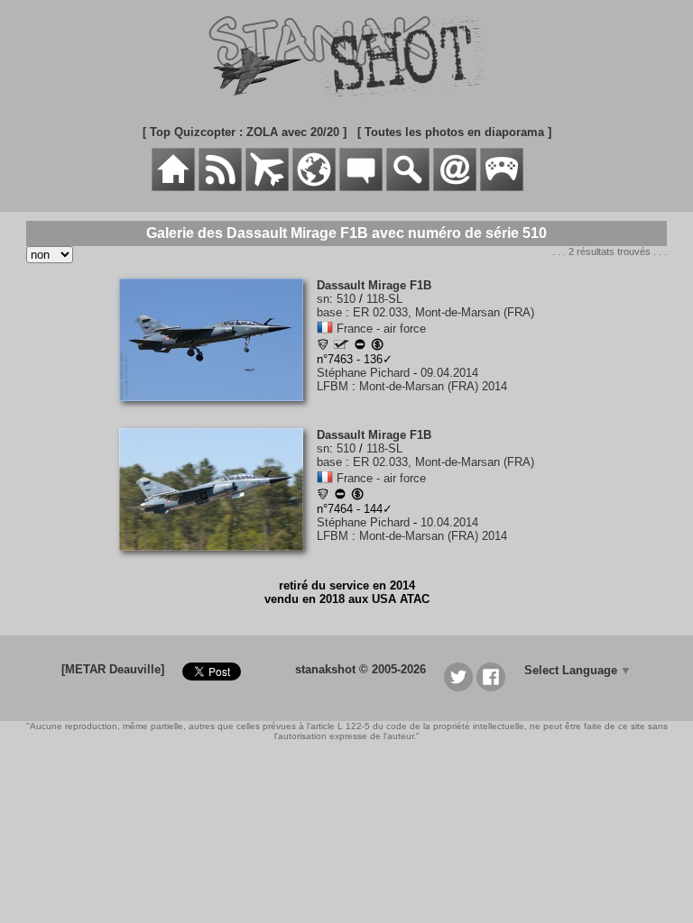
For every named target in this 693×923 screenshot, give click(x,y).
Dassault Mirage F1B (374, 285)
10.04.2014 (449, 522)
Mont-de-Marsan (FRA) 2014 (433, 386)
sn (323, 299)
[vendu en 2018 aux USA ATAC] (377, 346)
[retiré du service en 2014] (360, 346)
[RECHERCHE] (408, 187)
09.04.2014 (449, 372)
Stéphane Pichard (363, 372)
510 (346, 299)
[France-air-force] (325, 328)
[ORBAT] (267, 187)
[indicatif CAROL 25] (341, 345)
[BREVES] (220, 187)
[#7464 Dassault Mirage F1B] (218, 560)
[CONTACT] (454, 187)
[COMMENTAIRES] (361, 187)
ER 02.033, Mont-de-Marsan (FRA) (443, 312)
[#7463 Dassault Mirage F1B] (218, 410)
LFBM (332, 386)
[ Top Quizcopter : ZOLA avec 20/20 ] (244, 132)
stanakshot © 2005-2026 (360, 669)
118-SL (384, 299)
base (329, 312)
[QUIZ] (501, 187)
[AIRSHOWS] (314, 187)
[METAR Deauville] (112, 669)
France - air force (381, 328)
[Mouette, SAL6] (323, 346)
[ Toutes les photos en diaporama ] (454, 132)
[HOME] (173, 187)
